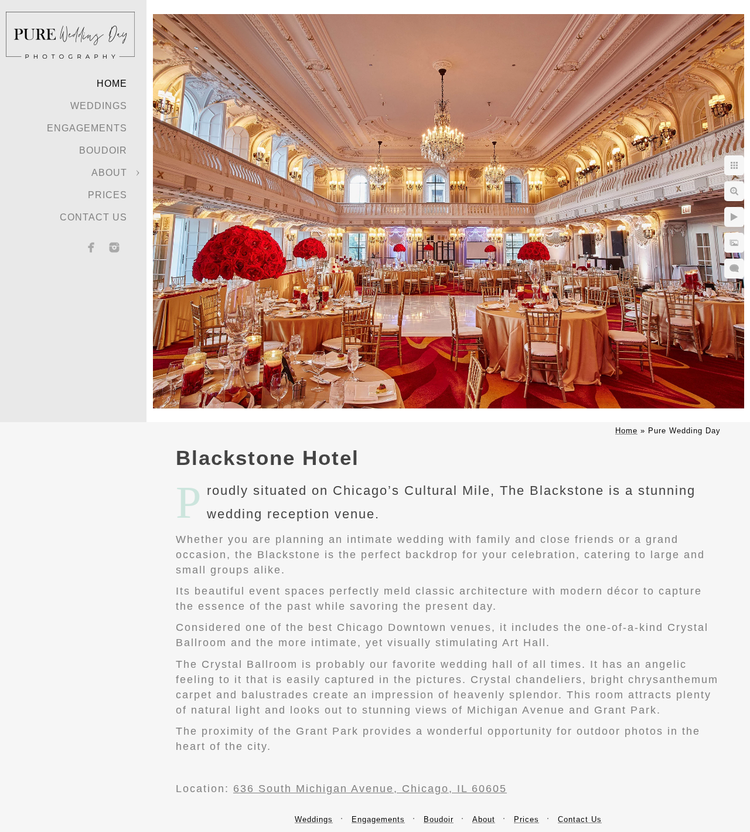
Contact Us (93, 217)
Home (112, 84)
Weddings (98, 106)
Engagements (87, 128)
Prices (107, 195)
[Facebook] (91, 247)
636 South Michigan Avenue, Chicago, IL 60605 (370, 788)
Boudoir (103, 150)
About (109, 173)
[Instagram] (114, 247)
